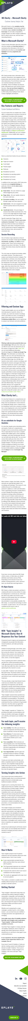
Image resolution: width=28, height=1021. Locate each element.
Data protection (23, 996)
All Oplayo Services (22, 988)
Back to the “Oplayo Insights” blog (13, 957)
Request (25, 983)
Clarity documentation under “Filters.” (11, 391)
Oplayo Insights (23, 991)
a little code (21, 348)
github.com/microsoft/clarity (8, 608)
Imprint (25, 993)
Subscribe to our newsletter (20, 986)
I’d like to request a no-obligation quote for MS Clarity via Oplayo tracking (13, 100)
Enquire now (13, 1017)
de (22, 3)
